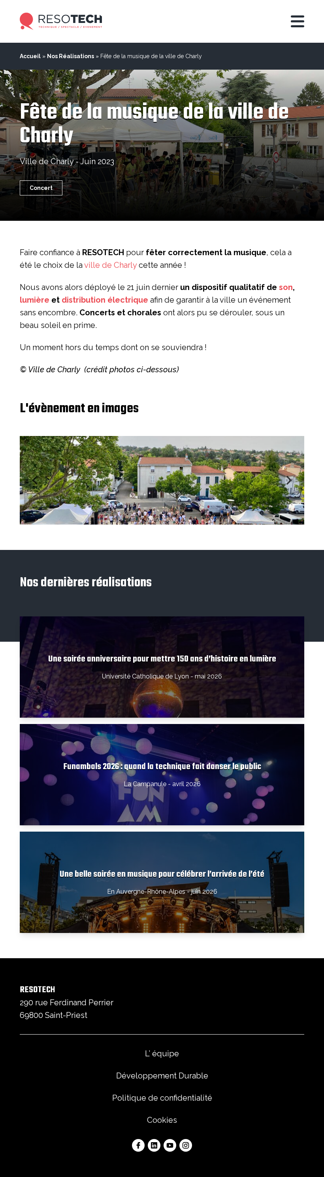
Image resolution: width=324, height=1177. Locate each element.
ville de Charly (110, 265)
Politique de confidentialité (162, 1098)
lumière (34, 300)
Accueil (30, 56)
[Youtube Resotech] (170, 1145)
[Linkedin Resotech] (154, 1145)
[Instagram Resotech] (185, 1145)
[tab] (151, 518)
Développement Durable (162, 1075)
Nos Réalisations (70, 56)
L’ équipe (162, 1053)
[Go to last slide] (35, 480)
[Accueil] (61, 21)
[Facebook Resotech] (138, 1145)
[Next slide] (288, 480)
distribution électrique (105, 300)
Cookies (162, 1120)
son (286, 287)
